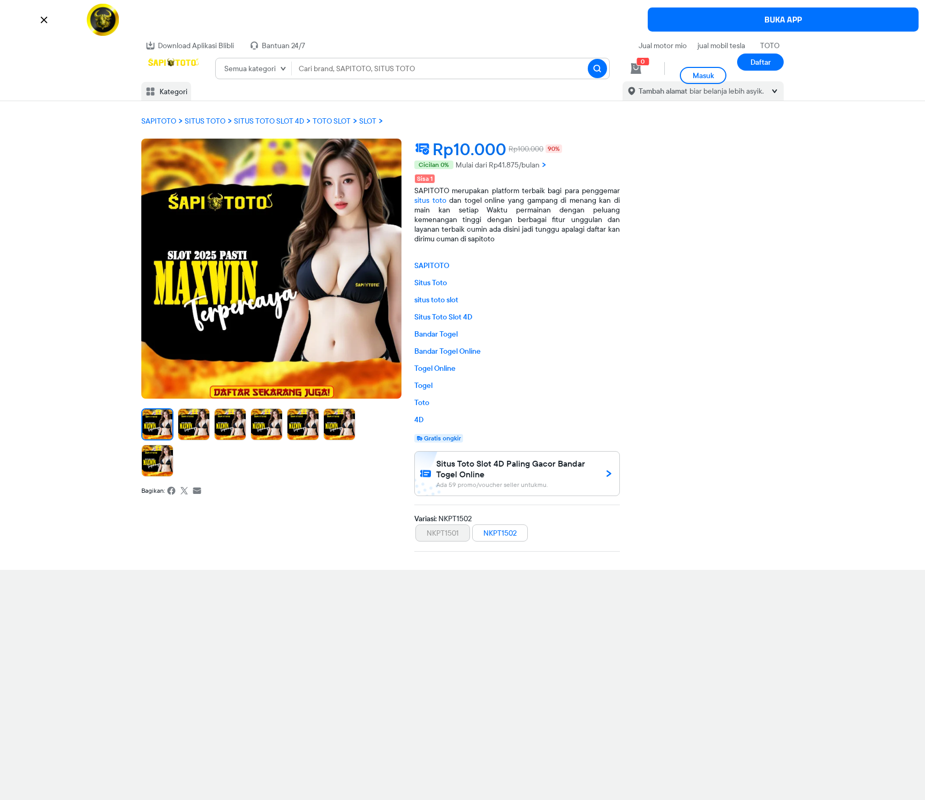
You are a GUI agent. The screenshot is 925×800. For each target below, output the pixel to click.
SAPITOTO (431, 265)
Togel (423, 385)
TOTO (769, 45)
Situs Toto (430, 282)
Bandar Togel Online (447, 351)
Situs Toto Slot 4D (443, 317)
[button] (462, 20)
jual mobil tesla (721, 45)
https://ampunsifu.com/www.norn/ (760, 64)
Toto (421, 402)
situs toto (430, 200)
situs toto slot (436, 299)
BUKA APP (783, 19)
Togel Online (435, 368)
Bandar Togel (436, 334)
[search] (597, 68)
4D (418, 419)
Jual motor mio (663, 45)
